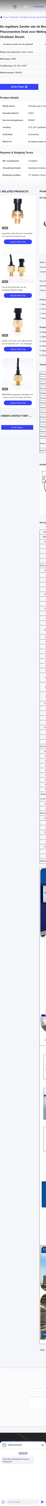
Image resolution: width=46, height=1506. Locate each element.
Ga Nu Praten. (17, 87)
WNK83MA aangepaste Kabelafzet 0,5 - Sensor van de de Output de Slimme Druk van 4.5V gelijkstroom (17, 397)
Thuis (5, 17)
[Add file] (3, 1502)
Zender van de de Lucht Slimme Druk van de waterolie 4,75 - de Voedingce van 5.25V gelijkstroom (17, 343)
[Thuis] (10, 6)
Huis (26, 6)
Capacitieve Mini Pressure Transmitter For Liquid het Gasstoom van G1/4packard (17, 236)
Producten (38, 6)
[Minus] (42, 1445)
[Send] (42, 1502)
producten (14, 17)
